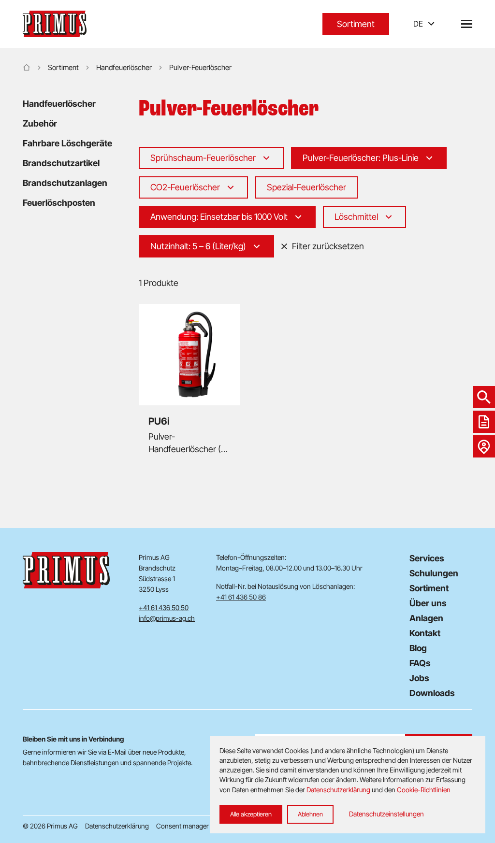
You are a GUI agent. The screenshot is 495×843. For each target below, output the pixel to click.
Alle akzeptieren (251, 814)
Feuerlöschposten (59, 203)
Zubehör (40, 123)
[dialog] (347, 784)
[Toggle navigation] (466, 24)
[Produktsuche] (484, 397)
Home (26, 67)
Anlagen (426, 618)
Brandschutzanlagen (65, 183)
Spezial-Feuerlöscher (306, 187)
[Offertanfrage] (484, 422)
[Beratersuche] (484, 446)
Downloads (432, 693)
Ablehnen (310, 814)
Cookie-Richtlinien (424, 790)
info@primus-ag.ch (167, 618)
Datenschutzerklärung (117, 826)
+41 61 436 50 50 (164, 607)
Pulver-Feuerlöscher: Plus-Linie (361, 158)
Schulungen (433, 573)
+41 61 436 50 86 (241, 597)
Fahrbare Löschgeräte (67, 143)
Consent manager (182, 826)
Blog (418, 648)
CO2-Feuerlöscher (185, 187)
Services (426, 558)
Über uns (428, 603)
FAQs (420, 663)
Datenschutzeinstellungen (386, 814)
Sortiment (356, 24)
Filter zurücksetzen (328, 246)
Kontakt (424, 633)
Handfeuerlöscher (124, 67)
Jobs (419, 678)
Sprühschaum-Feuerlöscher (203, 158)
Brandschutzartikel (61, 163)
